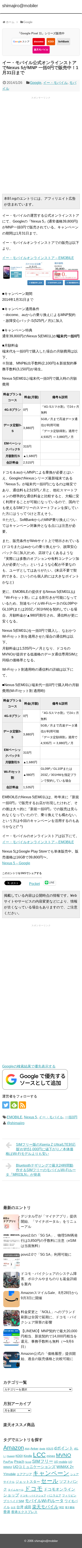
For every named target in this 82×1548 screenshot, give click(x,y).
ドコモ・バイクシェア (33, 1495)
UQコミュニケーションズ (34, 1467)
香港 (6, 1512)
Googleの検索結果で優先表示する (29, 1066)
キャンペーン (51, 1473)
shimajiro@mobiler (20, 5)
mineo (51, 1456)
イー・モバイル (55, 83)
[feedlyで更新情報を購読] (14, 1105)
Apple (42, 1448)
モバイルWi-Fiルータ (44, 1500)
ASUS (49, 1448)
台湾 (19, 1507)
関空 (61, 1507)
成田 (27, 1507)
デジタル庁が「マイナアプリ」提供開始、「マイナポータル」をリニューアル (49, 1221)
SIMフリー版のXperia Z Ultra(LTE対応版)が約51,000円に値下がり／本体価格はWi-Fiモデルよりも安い (41, 1149)
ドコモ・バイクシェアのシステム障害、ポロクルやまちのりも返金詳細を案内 (49, 1279)
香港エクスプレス (24, 1512)
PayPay (8, 1461)
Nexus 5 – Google (16, 863)
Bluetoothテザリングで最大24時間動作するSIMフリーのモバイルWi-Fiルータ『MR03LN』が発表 (41, 1170)
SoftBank (63, 41)
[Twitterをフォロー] (5, 1105)
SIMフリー (42, 1461)
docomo (39, 41)
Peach (19, 1461)
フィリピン (69, 1495)
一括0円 (71, 1117)
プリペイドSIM (13, 1501)
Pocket (34, 884)
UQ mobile (60, 1461)
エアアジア (24, 1474)
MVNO (63, 1455)
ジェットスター (28, 1481)
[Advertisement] (41, 144)
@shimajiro (15, 1123)
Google (35, 83)
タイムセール (16, 1489)
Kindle (28, 1456)
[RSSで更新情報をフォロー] (22, 1105)
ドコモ (33, 1488)
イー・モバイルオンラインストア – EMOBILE (38, 842)
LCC (39, 1454)
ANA (27, 1448)
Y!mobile (9, 1474)
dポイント (63, 1448)
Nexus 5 (30, 1117)
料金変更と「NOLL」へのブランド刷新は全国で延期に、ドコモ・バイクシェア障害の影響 (49, 1317)
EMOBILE (14, 1117)
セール (49, 1481)
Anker (34, 1448)
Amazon (13, 1448)
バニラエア (54, 1495)
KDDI (51, 41)
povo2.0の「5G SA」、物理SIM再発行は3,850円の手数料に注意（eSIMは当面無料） (49, 1241)
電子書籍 (70, 1507)
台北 (13, 1507)
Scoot (28, 1462)
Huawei (11, 1456)
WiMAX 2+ (65, 1467)
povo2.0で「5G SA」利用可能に (46, 1254)
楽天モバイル (41, 49)
